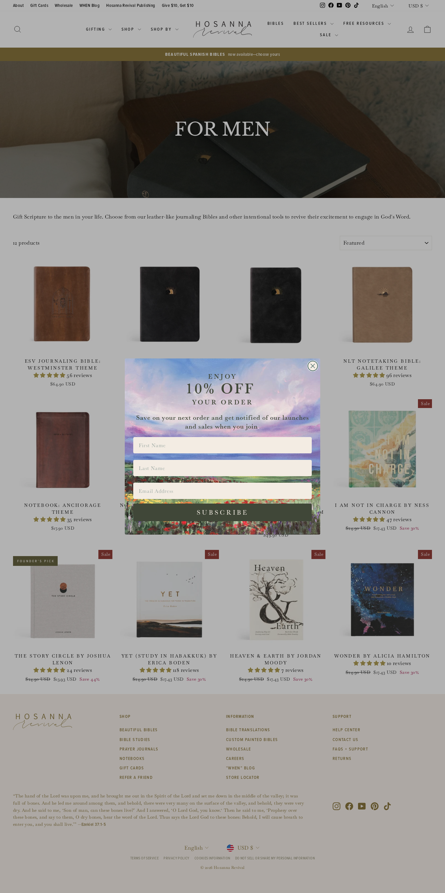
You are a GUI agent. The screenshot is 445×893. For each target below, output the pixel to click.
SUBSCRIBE (223, 512)
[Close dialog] (313, 366)
